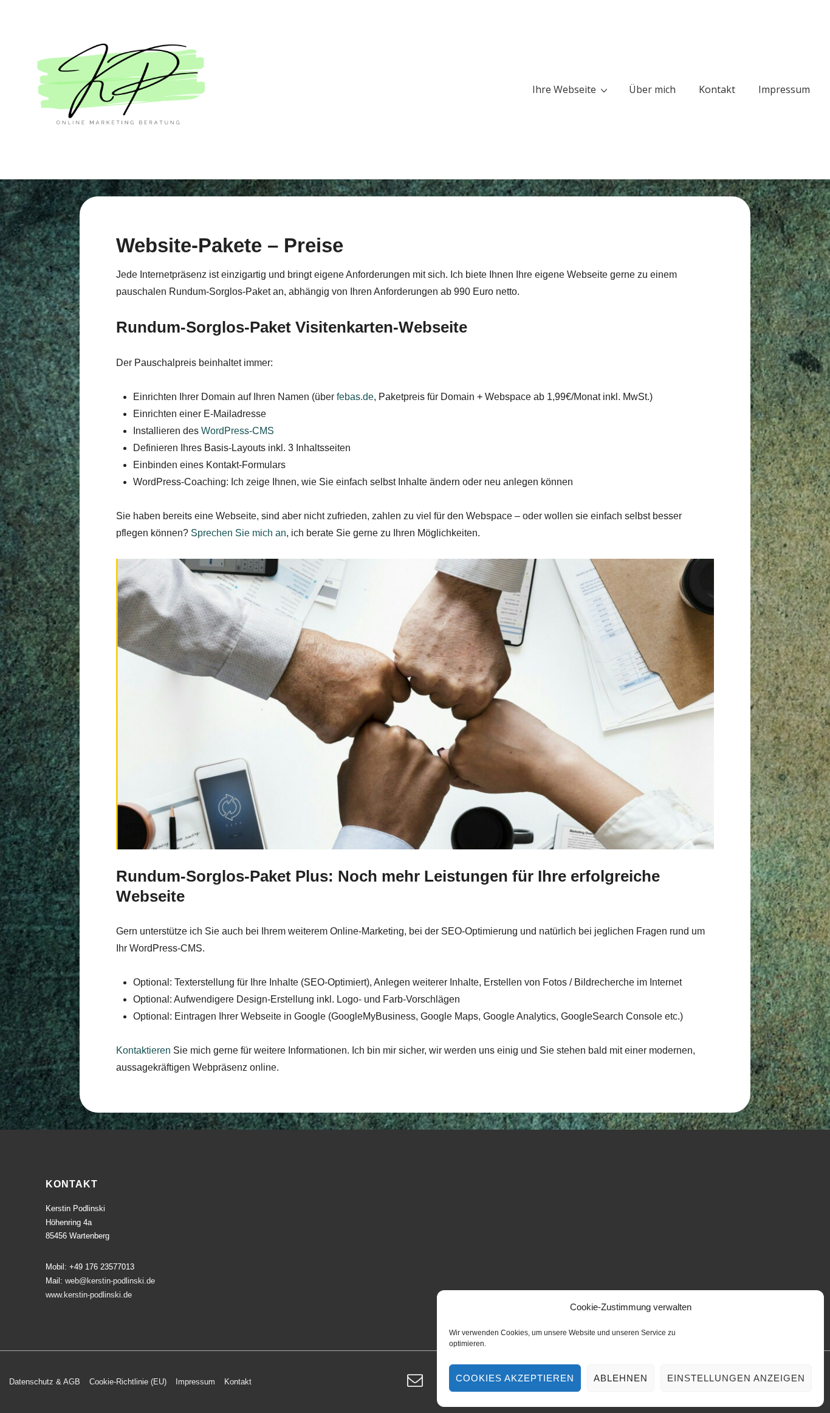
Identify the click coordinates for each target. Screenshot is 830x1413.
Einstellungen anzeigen (736, 1378)
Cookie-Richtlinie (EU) (127, 1381)
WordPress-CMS (237, 431)
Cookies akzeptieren (515, 1378)
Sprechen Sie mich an (238, 533)
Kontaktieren (144, 1050)
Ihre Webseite (564, 89)
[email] (416, 1384)
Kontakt (717, 89)
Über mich (652, 89)
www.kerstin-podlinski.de (89, 1294)
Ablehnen (621, 1378)
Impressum (784, 89)
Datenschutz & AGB (44, 1381)
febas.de (355, 397)
